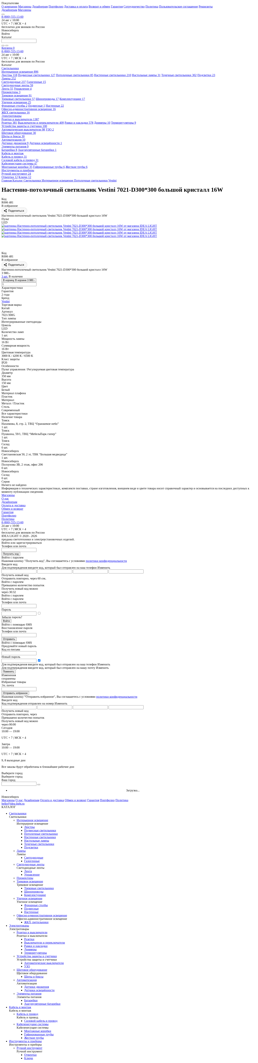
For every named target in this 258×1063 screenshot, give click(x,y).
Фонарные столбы (14, 105)
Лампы (9, 78)
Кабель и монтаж (20, 1007)
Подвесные (36, 105)
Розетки (9, 122)
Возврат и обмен (99, 6)
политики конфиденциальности (106, 560)
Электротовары (19, 925)
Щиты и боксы (13, 136)
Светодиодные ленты (17, 85)
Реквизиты (206, 6)
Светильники (17, 813)
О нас (5, 498)
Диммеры (102, 122)
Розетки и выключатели (20, 119)
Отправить (9, 639)
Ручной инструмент (16, 173)
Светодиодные (14, 81)
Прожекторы (11, 92)
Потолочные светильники (74, 75)
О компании (9, 6)
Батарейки (9, 149)
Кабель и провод (14, 156)
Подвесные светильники (36, 75)
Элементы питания (15, 146)
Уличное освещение (16, 102)
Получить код (11, 553)
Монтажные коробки (17, 166)
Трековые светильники (18, 98)
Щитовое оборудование (19, 132)
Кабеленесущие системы (19, 163)
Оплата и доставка (13, 505)
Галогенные (36, 81)
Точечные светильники (179, 75)
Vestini (6, 301)
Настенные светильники (112, 75)
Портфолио (56, 6)
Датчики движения (15, 143)
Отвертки (10, 177)
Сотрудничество (134, 6)
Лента (7, 88)
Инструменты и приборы (25, 1041)
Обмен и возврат (12, 508)
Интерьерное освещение (20, 71)
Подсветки (206, 75)
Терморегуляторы (123, 122)
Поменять (8, 671)
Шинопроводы (47, 98)
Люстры (9, 75)
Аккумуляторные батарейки (37, 149)
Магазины (24, 6)
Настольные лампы (146, 75)
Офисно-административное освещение (29, 109)
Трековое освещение (17, 95)
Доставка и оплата (76, 6)
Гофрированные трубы (49, 166)
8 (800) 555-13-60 (12, 16)
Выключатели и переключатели (41, 122)
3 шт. (5, 276)
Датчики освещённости (45, 143)
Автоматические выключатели (23, 129)
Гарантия (117, 6)
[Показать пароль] (39, 613)
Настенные (55, 105)
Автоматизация (13, 139)
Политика (151, 6)
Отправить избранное (15, 693)
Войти (6, 621)
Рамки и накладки (79, 122)
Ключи (25, 177)
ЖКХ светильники (16, 112)
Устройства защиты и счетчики (24, 126)
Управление (23, 88)
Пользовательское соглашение (178, 6)
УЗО (50, 129)
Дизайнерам (40, 6)
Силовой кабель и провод (20, 160)
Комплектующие (72, 98)
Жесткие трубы (76, 166)
